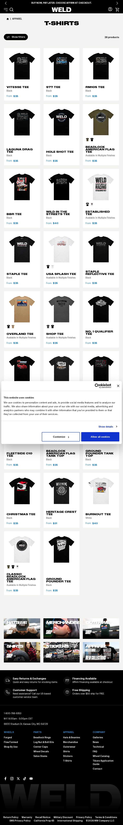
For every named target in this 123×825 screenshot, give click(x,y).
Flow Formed (11, 742)
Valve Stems (40, 756)
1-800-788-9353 (12, 713)
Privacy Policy (84, 817)
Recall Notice (42, 817)
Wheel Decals (41, 751)
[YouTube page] (31, 778)
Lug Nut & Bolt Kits (43, 742)
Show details (105, 426)
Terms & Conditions (106, 817)
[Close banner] (118, 386)
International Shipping (70, 820)
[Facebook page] (5, 778)
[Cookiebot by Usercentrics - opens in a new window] (97, 385)
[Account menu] (110, 9)
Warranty (27, 817)
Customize (59, 436)
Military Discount (63, 817)
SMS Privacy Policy (20, 820)
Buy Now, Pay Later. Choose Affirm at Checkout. (61, 2)
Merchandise (70, 742)
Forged (8, 737)
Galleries (98, 737)
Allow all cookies (100, 436)
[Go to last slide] (6, 3)
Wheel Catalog (101, 756)
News (96, 742)
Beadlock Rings (42, 737)
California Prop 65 (44, 820)
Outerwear (69, 746)
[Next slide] (117, 3)
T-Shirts (67, 760)
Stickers (68, 756)
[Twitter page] (18, 778)
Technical (98, 746)
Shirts (66, 751)
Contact (97, 768)
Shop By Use (11, 746)
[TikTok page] (24, 778)
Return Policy (10, 817)
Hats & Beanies (71, 737)
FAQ (95, 751)
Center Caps (40, 746)
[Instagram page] (11, 778)
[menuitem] (11, 10)
